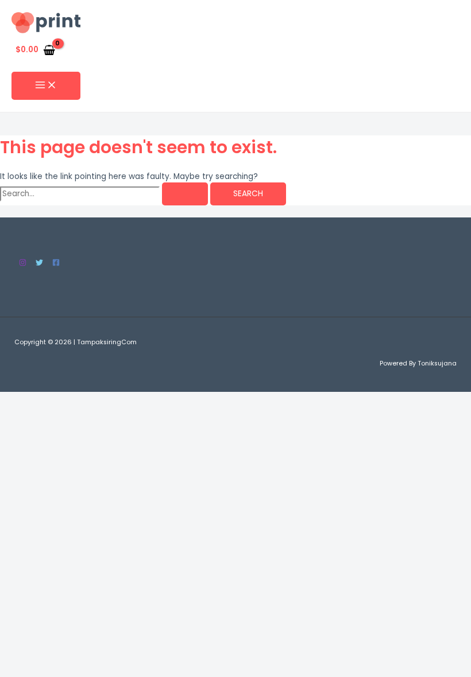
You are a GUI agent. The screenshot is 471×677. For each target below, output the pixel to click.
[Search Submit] (185, 193)
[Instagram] (22, 264)
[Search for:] (105, 193)
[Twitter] (39, 264)
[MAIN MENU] (45, 86)
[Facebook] (56, 264)
